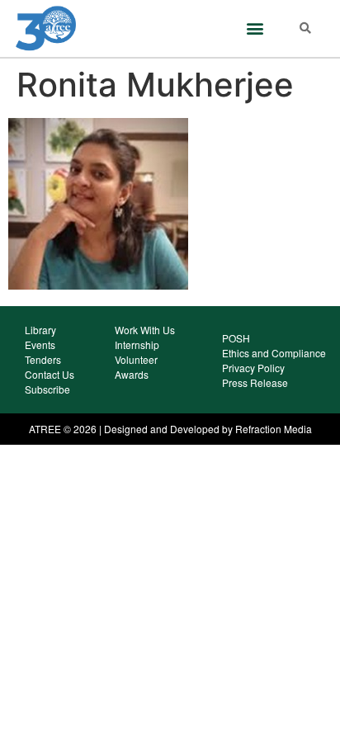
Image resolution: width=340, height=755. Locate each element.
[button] (254, 28)
